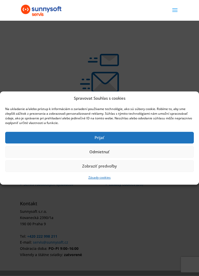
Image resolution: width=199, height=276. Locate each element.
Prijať (99, 137)
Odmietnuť (99, 152)
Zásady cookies (99, 177)
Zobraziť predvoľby (99, 166)
